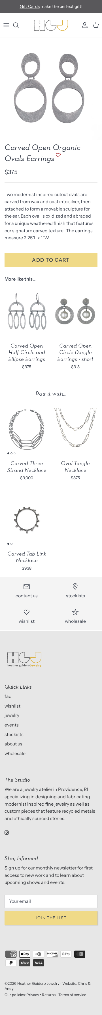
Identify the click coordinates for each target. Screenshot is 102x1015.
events (12, 725)
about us (13, 744)
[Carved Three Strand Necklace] (27, 429)
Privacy (32, 994)
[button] (57, 157)
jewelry (12, 715)
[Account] (83, 25)
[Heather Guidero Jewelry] (51, 25)
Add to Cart (51, 260)
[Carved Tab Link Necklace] (27, 520)
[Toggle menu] (6, 25)
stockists (14, 734)
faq (8, 696)
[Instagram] (7, 832)
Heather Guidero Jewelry (38, 983)
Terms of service (72, 994)
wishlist (12, 706)
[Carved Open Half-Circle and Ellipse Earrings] (27, 312)
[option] (51, 89)
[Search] (18, 25)
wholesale (15, 753)
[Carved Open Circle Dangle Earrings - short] (75, 312)
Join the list (51, 917)
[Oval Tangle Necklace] (75, 429)
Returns (49, 994)
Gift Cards (30, 6)
